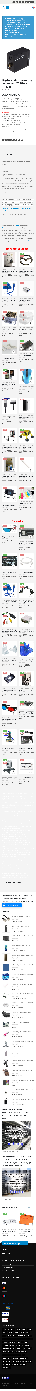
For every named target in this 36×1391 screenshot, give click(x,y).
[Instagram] (26, 2)
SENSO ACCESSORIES (21, 1351)
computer (22, 1339)
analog (24, 129)
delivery (29, 1339)
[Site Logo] (11, 8)
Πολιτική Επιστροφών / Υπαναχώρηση (13, 1260)
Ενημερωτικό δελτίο (8, 1270)
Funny (20, 445)
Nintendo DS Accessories (29, 541)
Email (19, 140)
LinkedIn (9, 140)
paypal (18, 1345)
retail (4, 1351)
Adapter (21, 776)
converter (28, 131)
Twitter (6, 140)
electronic (12, 1342)
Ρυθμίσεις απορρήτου (9, 1267)
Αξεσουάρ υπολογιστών (7, 504)
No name (21, 600)
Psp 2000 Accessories (28, 688)
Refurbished (27, 1348)
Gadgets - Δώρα (28, 269)
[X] (17, 2)
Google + (12, 140)
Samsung (10, 1351)
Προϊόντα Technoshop (16, 747)
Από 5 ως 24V (15, 504)
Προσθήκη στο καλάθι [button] (13, 264)
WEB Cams (4, 777)
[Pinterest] (20, 2)
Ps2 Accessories (10, 298)
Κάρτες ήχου (24, 353)
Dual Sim (4, 382)
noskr (12, 1345)
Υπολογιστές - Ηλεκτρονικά (10, 1364)
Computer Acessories (14, 122)
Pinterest (15, 140)
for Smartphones (13, 269)
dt (6, 133)
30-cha (7, 1329)
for (18, 1342)
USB (20, 571)
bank (4, 1335)
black (31, 129)
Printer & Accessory (8, 1348)
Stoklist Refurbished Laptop (11, 1274)
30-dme (18, 1329)
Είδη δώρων (23, 1358)
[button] (3, 7)
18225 (8, 129)
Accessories (4, 298)
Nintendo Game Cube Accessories (14, 629)
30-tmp (29, 1329)
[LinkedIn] (32, 2)
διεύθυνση (28, 241)
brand (29, 1335)
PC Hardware (16, 327)
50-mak (16, 1332)
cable (4, 1339)
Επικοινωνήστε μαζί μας (15, 1243)
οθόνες (22, 1364)
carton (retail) (12, 1339)
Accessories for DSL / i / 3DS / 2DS (26, 474)
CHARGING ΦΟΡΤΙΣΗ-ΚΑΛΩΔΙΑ (25, 298)
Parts (20, 353)
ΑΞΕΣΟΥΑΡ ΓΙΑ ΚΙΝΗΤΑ (6, 416)
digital (3, 133)
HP (22, 1342)
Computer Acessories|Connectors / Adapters (14, 131)
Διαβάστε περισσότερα (30, 264)
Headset (15, 445)
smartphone (6, 1355)
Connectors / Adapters (26, 122)
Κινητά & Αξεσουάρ (10, 382)
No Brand (9, 133)
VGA (20, 629)
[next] (31, 80)
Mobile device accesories (24, 415)
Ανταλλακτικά (6, 1358)
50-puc (22, 1332)
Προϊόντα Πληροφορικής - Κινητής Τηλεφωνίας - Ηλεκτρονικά (15, 125)
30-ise (23, 1329)
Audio (28, 129)
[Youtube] (23, 2)
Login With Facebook (14, 905)
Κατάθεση (5, 228)
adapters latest (18, 129)
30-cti (12, 1329)
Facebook (3, 140)
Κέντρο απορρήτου (8, 1264)
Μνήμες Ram (13, 571)
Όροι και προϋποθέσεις (9, 1257)
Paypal (17, 225)
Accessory (4, 717)
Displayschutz (5, 269)
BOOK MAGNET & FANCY (19, 1335)
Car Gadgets (22, 269)
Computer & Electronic (7, 327)
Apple (28, 1332)
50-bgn (12, 129)
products (15, 133)
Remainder (4, 535)
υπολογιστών (6, 1367)
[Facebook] (13, 2)
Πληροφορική (6, 1361)
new (26, 1342)
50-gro (10, 1332)
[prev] (29, 80)
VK (22, 140)
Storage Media (16, 1355)
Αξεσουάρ (25, 600)
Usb (23, 1355)
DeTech (5, 1342)
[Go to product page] (6, 919)
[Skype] (29, 2)
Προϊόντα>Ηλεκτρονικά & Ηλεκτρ (22, 1361)
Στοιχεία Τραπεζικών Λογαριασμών (12, 1277)
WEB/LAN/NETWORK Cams (12, 777)
